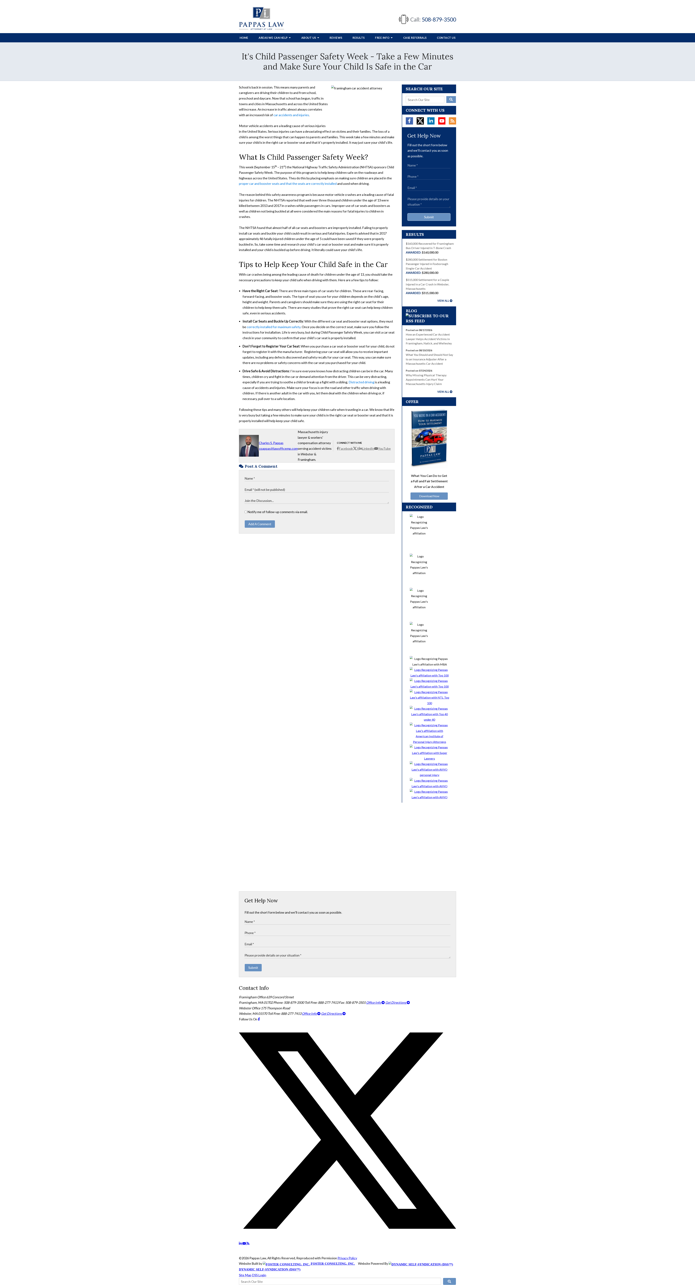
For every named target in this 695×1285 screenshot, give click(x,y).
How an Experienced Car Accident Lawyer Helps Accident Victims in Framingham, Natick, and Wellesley (429, 339)
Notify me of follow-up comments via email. (277, 512)
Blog (411, 310)
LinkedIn (368, 448)
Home (244, 37)
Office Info (374, 1002)
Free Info (382, 37)
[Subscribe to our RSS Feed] (429, 320)
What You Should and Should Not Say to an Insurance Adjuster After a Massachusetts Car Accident (429, 359)
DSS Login (259, 1275)
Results (359, 37)
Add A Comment (259, 524)
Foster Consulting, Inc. (332, 1263)
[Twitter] (420, 121)
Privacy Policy (347, 1258)
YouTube (384, 448)
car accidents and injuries (291, 115)
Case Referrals (415, 37)
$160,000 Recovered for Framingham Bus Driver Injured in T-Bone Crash (430, 248)
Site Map (245, 1275)
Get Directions (396, 1002)
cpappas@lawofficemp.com (278, 448)
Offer (412, 401)
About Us (309, 37)
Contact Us (446, 37)
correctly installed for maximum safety (273, 327)
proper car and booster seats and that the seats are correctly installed (288, 184)
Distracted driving (361, 382)
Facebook (346, 448)
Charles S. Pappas (271, 443)
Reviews (336, 37)
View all (443, 300)
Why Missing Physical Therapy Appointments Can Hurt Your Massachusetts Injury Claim (426, 379)
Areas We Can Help (273, 37)
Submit (429, 217)
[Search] (451, 99)
